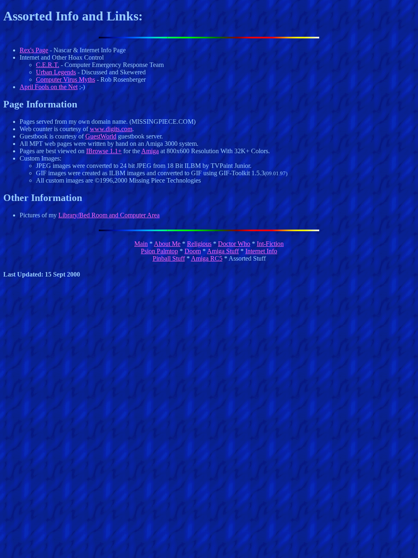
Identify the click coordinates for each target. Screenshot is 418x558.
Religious (199, 243)
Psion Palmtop (159, 251)
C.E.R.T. (47, 64)
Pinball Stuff (169, 258)
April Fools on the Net (49, 86)
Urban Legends (56, 72)
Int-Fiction (270, 243)
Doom (193, 251)
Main (141, 243)
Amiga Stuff (223, 251)
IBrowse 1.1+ (104, 150)
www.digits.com (111, 128)
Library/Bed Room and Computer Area (109, 215)
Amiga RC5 (206, 258)
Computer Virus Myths (65, 79)
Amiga (150, 150)
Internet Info (261, 251)
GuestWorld (100, 136)
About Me (167, 243)
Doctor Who (234, 243)
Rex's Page (34, 50)
